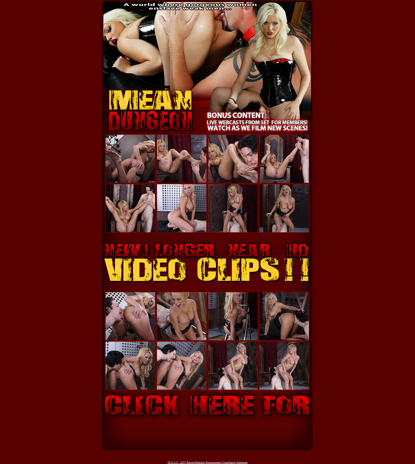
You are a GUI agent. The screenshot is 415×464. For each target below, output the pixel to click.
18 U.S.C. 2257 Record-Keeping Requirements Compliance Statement (207, 462)
